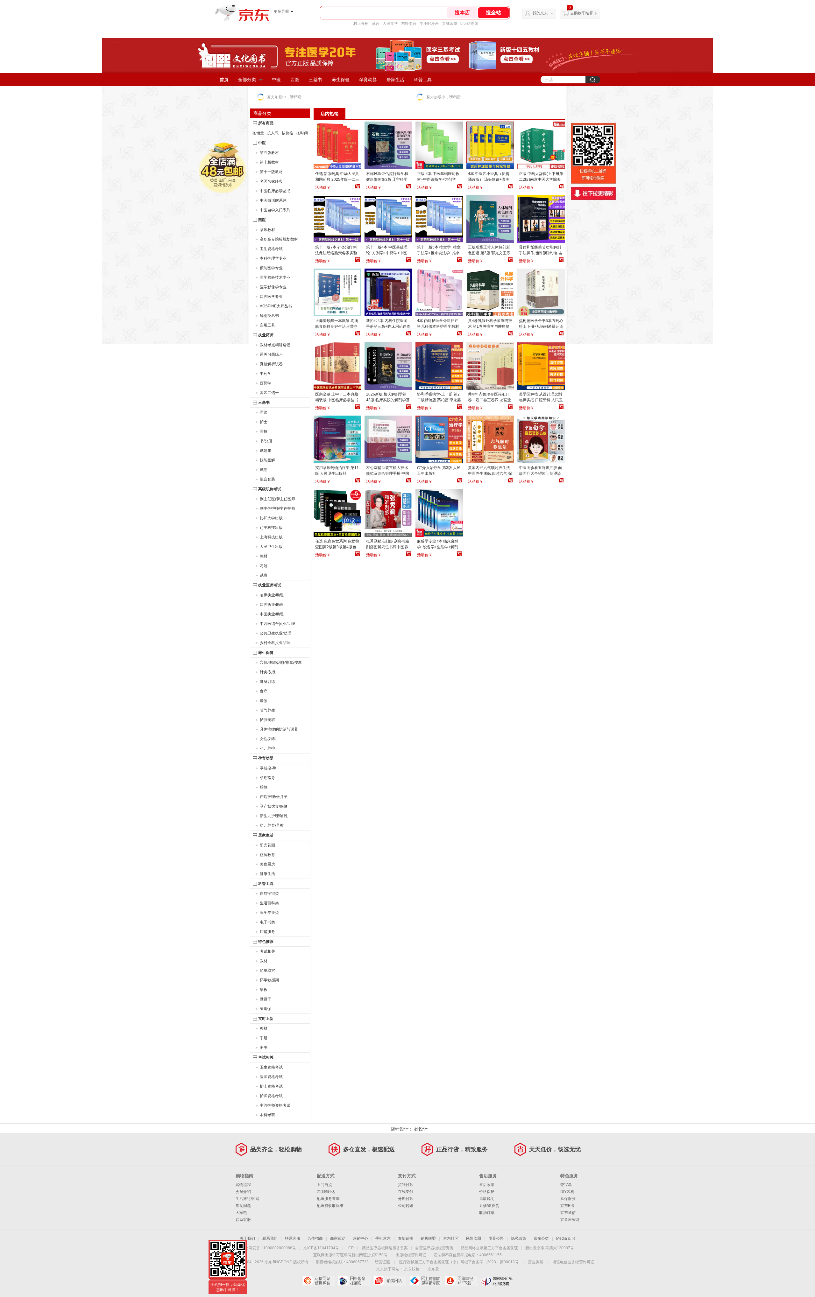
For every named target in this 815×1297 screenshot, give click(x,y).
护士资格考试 (271, 1086)
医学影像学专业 (273, 287)
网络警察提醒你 (354, 1281)
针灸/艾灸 (268, 672)
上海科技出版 (271, 537)
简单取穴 (267, 970)
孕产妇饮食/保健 (273, 806)
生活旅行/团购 (247, 1198)
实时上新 (265, 1018)
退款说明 (486, 1198)
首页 (224, 79)
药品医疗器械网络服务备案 (385, 1248)
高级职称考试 (269, 489)
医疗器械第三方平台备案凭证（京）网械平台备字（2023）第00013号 (459, 1262)
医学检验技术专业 (275, 277)
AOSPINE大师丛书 (276, 306)
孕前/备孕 (268, 768)
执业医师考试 (269, 585)
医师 (263, 412)
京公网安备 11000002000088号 (268, 1248)
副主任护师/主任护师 (277, 508)
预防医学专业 (271, 268)
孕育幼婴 (368, 79)
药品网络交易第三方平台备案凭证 (489, 1248)
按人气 (273, 133)
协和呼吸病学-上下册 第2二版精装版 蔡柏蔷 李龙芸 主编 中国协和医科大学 (439, 400)
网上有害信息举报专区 (425, 1281)
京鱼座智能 (569, 1219)
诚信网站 (389, 1281)
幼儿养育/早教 (272, 825)
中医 (276, 79)
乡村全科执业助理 (275, 643)
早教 (263, 989)
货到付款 (405, 1184)
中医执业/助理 (272, 614)
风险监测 (473, 1238)
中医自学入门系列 (275, 210)
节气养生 (267, 710)
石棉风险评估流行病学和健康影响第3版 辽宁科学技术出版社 (387, 179)
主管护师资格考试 (275, 1105)
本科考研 (267, 1115)
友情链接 (405, 1238)
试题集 (265, 450)
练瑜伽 (265, 1008)
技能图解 (267, 460)
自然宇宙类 (269, 893)
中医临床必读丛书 (275, 191)
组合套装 (267, 479)
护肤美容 (267, 720)
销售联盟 (428, 1238)
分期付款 (405, 1198)
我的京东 (540, 13)
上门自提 (324, 1184)
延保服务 (568, 1198)
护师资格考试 (271, 1096)
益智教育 (267, 854)
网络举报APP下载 (461, 1281)
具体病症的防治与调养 (279, 729)
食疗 (263, 691)
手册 (263, 1038)
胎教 (263, 787)
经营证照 (382, 1262)
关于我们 (247, 1238)
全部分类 (247, 79)
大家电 (241, 1212)
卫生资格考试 (271, 249)
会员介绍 (243, 1191)
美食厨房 (267, 864)
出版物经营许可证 (411, 1255)
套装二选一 (269, 392)
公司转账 (405, 1205)
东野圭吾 (408, 23)
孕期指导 (267, 777)
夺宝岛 (566, 1184)
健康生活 (267, 874)
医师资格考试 (271, 1077)
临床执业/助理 (272, 595)
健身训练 (267, 681)
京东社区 (450, 1238)
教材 (263, 556)
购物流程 (243, 1184)
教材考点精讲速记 (275, 345)
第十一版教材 (271, 172)
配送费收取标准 (330, 1205)
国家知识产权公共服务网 (496, 1281)
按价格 (287, 133)
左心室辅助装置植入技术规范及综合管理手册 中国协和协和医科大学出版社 (387, 473)
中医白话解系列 (273, 200)
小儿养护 (267, 748)
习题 (263, 566)
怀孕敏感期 (269, 980)
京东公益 (541, 1238)
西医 (294, 79)
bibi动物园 (469, 23)
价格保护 (486, 1191)
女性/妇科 (268, 739)
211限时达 (326, 1191)
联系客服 (243, 1219)
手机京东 (383, 1238)
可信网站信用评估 (318, 1281)
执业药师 (265, 335)
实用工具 (267, 325)
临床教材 (267, 230)
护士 (263, 422)
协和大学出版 (271, 518)
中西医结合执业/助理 (277, 623)
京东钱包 (411, 1269)
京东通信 (568, 1212)
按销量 (258, 133)
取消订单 (486, 1212)
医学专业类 (269, 912)
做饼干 (265, 999)
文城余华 (449, 23)
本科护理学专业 (273, 258)
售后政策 (486, 1184)
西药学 (265, 383)
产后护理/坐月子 (273, 797)
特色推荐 (265, 941)
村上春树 (361, 23)
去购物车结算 (581, 13)
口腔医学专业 (271, 296)
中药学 (265, 373)
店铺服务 (267, 931)
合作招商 (315, 1238)
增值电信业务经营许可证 (573, 1262)
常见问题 (243, 1205)
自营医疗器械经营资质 (434, 1248)
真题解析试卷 (271, 364)
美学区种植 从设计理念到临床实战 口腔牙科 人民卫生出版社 (541, 400)
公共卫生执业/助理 (275, 633)
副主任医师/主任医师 (277, 499)
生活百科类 (269, 903)
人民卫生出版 (271, 546)
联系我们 (270, 1238)
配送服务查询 (328, 1198)
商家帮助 (337, 1238)
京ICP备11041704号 (321, 1248)
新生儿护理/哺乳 (273, 816)
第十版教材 (269, 162)
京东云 (433, 1269)
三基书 (315, 79)
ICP (350, 1248)
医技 (263, 431)
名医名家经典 (271, 181)
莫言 (375, 23)
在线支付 (405, 1191)
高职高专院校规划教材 (279, 239)
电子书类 (267, 922)
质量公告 (496, 1238)
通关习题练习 (271, 354)
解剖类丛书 (269, 315)
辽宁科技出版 (271, 527)
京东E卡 (567, 1205)
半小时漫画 (429, 23)
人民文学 (390, 23)
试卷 (263, 469)
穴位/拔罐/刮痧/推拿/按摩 (281, 662)
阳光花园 (267, 845)
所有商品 (265, 123)
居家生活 (395, 79)
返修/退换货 (489, 1205)
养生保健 (341, 79)
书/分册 (266, 441)
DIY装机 (567, 1191)
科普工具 (423, 79)
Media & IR (565, 1238)
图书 (263, 1047)
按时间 (302, 133)
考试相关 (267, 951)
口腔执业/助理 (272, 604)
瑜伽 (263, 700)
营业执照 (535, 1262)
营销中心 (360, 1238)
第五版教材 (269, 153)
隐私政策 (518, 1238)
